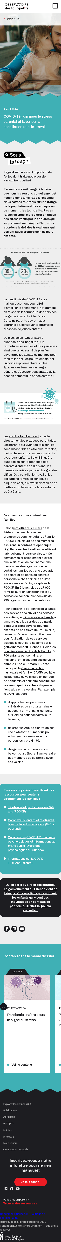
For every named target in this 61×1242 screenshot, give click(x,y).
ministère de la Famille (38, 617)
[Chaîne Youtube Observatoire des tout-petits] (18, 1189)
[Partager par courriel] (22, 929)
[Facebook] (11, 1189)
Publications (10, 1110)
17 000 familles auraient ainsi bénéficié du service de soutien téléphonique (27, 592)
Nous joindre (10, 1143)
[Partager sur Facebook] (7, 929)
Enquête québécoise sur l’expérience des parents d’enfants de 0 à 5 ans (28, 462)
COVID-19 (13, 19)
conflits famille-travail (24, 436)
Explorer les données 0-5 (17, 1104)
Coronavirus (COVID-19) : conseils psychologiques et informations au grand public (31, 841)
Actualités (9, 1116)
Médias (7, 1130)
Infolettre (8, 1136)
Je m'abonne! (30, 1182)
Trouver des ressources (20, 1203)
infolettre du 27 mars (27, 528)
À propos (8, 1123)
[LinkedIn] (6, 1189)
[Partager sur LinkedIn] (14, 929)
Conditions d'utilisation (14, 1214)
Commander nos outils (15, 1149)
